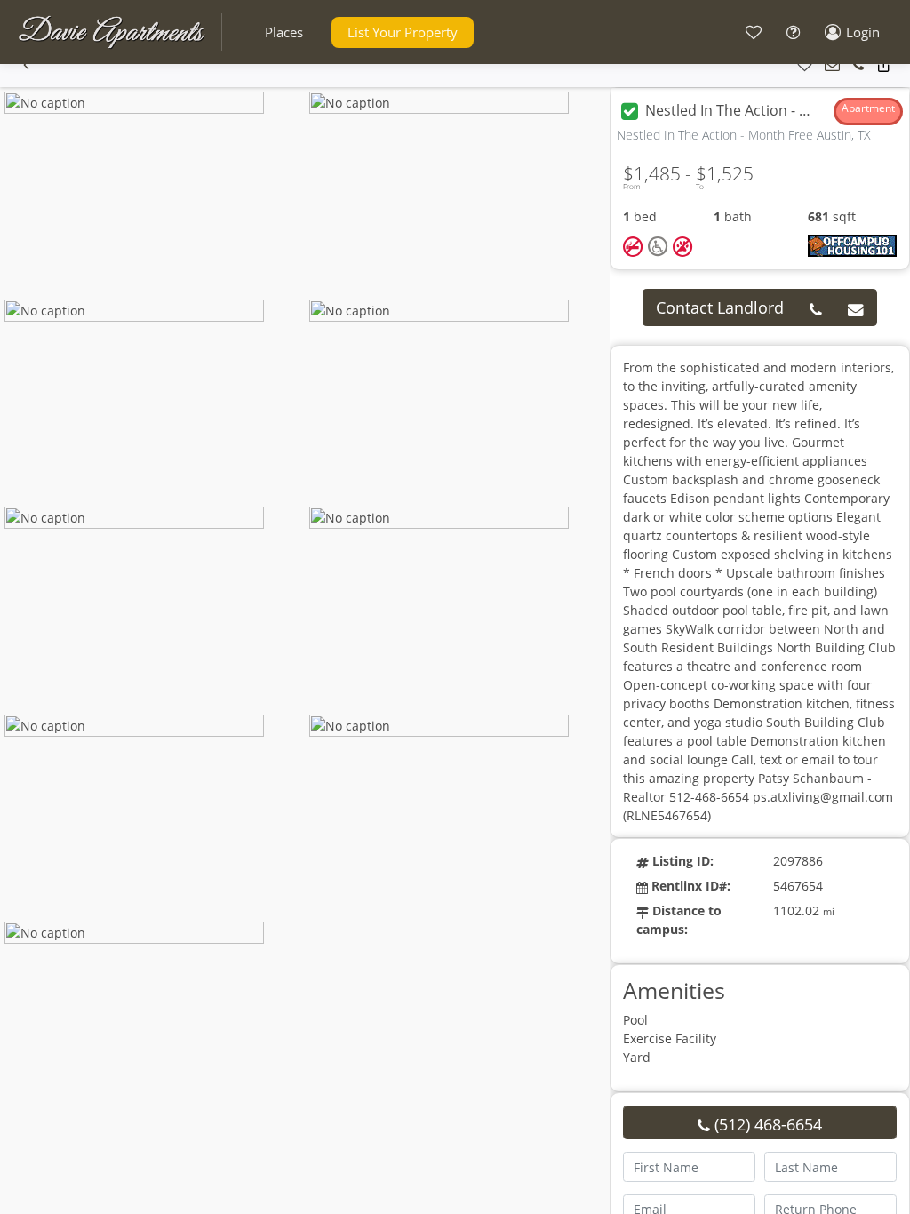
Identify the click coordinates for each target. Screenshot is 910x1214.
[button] (283, 32)
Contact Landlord (720, 307)
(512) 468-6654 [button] (766, 1124)
